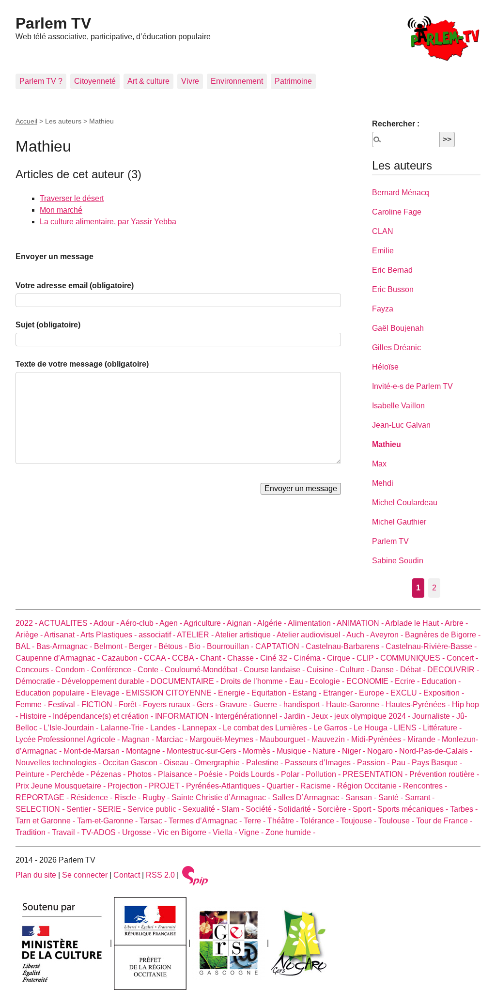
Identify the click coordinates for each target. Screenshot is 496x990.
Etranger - (341, 693)
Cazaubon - (123, 658)
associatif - (158, 635)
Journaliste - (434, 716)
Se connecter (85, 875)
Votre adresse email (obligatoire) (75, 285)
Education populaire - (53, 693)
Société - (262, 809)
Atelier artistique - (246, 635)
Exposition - (443, 693)
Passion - (374, 762)
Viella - (226, 832)
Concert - (462, 658)
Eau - (299, 681)
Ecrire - (408, 681)
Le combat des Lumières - (268, 728)
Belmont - (111, 646)
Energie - (234, 693)
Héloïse (385, 367)
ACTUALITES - (66, 623)
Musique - (294, 751)
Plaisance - (178, 774)
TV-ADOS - (101, 832)
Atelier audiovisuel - (311, 635)
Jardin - (297, 716)
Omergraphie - (220, 762)
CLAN (382, 231)
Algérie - (272, 623)
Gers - (208, 704)
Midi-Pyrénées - (379, 739)
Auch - (358, 635)
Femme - (32, 704)
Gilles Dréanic (396, 347)
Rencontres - (425, 786)
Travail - (66, 832)
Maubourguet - (285, 739)
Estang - (308, 693)
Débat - (413, 669)
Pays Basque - (437, 762)
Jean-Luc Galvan (401, 425)
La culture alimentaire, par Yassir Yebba (108, 221)
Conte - (151, 669)
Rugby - (156, 797)
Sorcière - (335, 809)
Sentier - (81, 809)
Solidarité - (297, 809)
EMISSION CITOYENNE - (172, 693)
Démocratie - (39, 681)
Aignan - (242, 623)
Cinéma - (310, 658)
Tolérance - (320, 821)
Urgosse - (139, 832)
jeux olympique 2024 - (373, 716)
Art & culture (148, 81)
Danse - (385, 669)
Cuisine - (323, 669)
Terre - (255, 821)
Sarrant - (419, 797)
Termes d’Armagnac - (206, 821)
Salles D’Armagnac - (308, 797)
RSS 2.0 (160, 875)
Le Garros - (333, 728)
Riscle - (128, 797)
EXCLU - (406, 693)
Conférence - (114, 669)
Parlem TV (53, 23)
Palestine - (265, 762)
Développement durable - (106, 681)
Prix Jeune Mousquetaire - (62, 786)
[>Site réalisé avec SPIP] (195, 875)
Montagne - (146, 751)
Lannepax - (202, 728)
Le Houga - (374, 728)
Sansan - (361, 797)
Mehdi (382, 483)
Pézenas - (109, 774)
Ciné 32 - (277, 658)
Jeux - (322, 716)
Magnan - (139, 739)
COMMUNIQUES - (413, 658)
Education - (441, 681)
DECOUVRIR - (453, 669)
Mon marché (61, 210)
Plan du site (36, 875)
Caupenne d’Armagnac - (59, 658)
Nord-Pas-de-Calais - (435, 751)
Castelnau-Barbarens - (346, 646)
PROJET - (167, 786)
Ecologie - (328, 681)
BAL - (26, 646)
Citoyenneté (95, 81)
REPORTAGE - (43, 797)
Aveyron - (387, 635)
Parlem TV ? (40, 81)
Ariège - (30, 635)
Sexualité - (202, 809)
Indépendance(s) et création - (104, 716)
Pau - (401, 762)
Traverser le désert (72, 198)
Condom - (73, 669)
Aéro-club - (139, 623)
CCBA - (186, 658)
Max (379, 464)
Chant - (213, 658)
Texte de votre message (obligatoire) (82, 364)
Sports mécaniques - (413, 809)
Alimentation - (312, 623)
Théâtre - (283, 821)
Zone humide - (290, 832)
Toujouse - (359, 821)
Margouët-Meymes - (224, 739)
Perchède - (71, 774)
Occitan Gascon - (133, 762)
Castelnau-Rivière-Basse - (431, 646)
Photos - (142, 774)
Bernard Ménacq (400, 192)
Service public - (155, 809)
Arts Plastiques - (109, 635)
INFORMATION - (185, 716)
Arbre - (456, 623)
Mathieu (386, 444)
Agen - (171, 623)
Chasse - (243, 658)
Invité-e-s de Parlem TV (412, 386)
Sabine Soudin (397, 561)
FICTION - (100, 704)
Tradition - (34, 832)
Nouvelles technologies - (59, 762)
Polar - (293, 774)
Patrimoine (293, 81)
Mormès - (260, 751)
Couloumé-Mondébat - (204, 669)
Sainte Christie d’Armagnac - (221, 797)
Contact (126, 875)
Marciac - (172, 739)
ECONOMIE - (370, 681)
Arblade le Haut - (415, 623)
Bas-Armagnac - (65, 646)
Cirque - (341, 658)
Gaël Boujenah (398, 328)
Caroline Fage (396, 212)
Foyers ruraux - (170, 704)
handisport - (304, 704)
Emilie (383, 251)
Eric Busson (393, 289)
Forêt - (131, 704)
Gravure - (236, 704)
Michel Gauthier (399, 522)
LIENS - (408, 728)
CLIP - (368, 658)
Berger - (143, 646)
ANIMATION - (361, 623)
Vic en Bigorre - (185, 832)
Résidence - (92, 797)
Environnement (237, 81)
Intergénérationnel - (249, 716)
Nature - (327, 751)
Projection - (128, 786)
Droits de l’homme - (254, 681)
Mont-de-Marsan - (94, 751)
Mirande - (424, 739)
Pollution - (324, 774)
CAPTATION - (280, 646)
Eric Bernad (392, 270)
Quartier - (283, 786)
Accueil (26, 121)
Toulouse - (397, 821)
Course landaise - (275, 669)
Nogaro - (383, 751)
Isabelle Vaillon (398, 406)
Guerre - (268, 704)
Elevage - (108, 693)
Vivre (190, 81)
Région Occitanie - (370, 786)
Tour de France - (444, 821)
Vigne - (252, 832)
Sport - (365, 809)
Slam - (233, 809)
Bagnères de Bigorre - (442, 635)
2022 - (27, 623)
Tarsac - (154, 821)
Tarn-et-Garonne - (108, 821)
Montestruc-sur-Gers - (205, 751)
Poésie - (214, 774)
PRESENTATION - (375, 774)
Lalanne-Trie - (125, 728)
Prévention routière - (444, 774)
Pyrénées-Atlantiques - (226, 786)
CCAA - (158, 658)
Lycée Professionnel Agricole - (69, 739)
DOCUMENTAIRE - (185, 681)
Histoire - (36, 716)
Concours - (35, 669)
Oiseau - (179, 762)
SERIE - (112, 809)
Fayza (382, 309)
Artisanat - (62, 635)
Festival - (64, 704)
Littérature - (442, 728)
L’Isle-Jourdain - (72, 728)
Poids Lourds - (255, 774)
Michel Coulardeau (404, 502)
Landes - (166, 728)
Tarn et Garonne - (46, 821)
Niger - (354, 751)
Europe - (374, 693)
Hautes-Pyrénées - (419, 704)
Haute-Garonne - (356, 704)
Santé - (391, 797)
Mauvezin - (331, 739)
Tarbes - (464, 809)
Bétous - (173, 646)
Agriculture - (205, 623)
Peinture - (33, 774)
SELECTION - (41, 809)
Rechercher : (395, 124)
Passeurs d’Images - (321, 762)
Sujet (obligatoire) (48, 325)
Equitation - (272, 693)
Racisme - (318, 786)
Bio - (198, 646)
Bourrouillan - (231, 646)
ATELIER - (196, 635)
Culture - (355, 669)
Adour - (106, 623)
